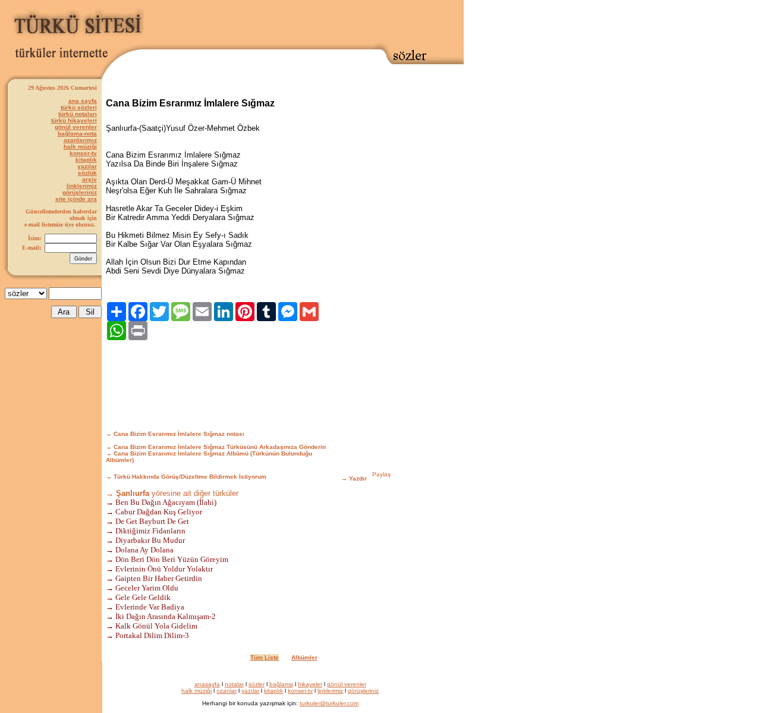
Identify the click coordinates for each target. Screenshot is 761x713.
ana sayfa (82, 101)
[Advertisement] (305, 22)
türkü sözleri (79, 107)
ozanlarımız (80, 140)
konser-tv (83, 153)
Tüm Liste (264, 657)
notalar (234, 684)
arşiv (89, 179)
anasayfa (207, 684)
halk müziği (80, 146)
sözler (257, 684)
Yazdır (358, 478)
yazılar (87, 166)
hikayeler (310, 684)
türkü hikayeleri (74, 120)
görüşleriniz (79, 192)
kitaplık (86, 159)
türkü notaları (77, 114)
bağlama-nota (77, 133)
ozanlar (226, 690)
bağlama (281, 684)
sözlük (87, 172)
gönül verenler (76, 127)
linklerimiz (82, 186)
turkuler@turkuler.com (329, 703)
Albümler (304, 657)
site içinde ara (76, 199)
